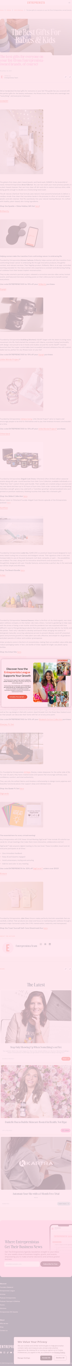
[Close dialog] (69, 661)
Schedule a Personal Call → (17, 697)
